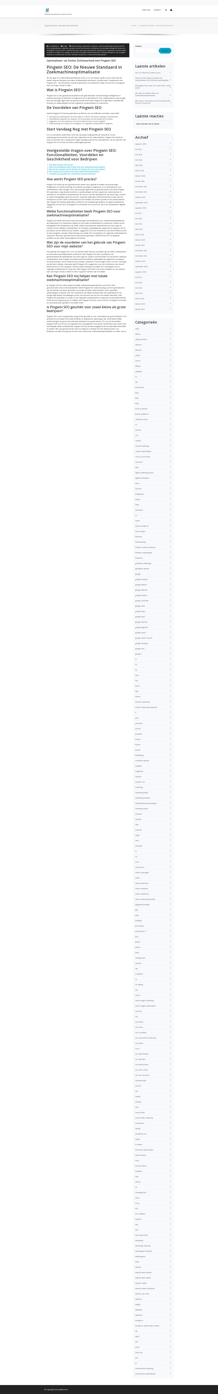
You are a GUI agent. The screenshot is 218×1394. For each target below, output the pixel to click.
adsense (138, 345)
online (137, 878)
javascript (138, 723)
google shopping (141, 643)
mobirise (138, 830)
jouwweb (138, 734)
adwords (138, 350)
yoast (137, 1347)
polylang (138, 920)
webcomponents (141, 1235)
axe (136, 382)
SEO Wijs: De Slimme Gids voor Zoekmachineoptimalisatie (147, 94)
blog (137, 403)
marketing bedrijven (142, 798)
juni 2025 (138, 218)
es (136, 515)
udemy (137, 1182)
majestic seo (140, 782)
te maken (138, 1144)
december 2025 (141, 186)
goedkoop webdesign (143, 563)
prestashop (139, 926)
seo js (137, 1048)
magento (138, 766)
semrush (138, 1011)
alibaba (138, 366)
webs (137, 1262)
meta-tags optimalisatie (87, 50)
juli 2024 (138, 277)
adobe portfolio (141, 339)
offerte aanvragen (142, 872)
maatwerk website (142, 761)
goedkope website (142, 569)
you (136, 1358)
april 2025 (139, 229)
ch (136, 425)
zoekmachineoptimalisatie (97, 55)
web (136, 1230)
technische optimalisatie (144, 1150)
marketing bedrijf (141, 792)
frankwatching (140, 542)
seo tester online (141, 1070)
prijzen (137, 942)
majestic (138, 777)
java (136, 718)
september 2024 (141, 266)
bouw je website (141, 409)
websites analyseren (79, 55)
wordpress (139, 1320)
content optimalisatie (105, 46)
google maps (140, 611)
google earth (140, 606)
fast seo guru (140, 531)
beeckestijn (139, 387)
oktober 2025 (140, 197)
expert (137, 521)
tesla (137, 1160)
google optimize (141, 622)
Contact (157, 10)
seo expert (139, 1043)
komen (137, 739)
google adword (141, 585)
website (138, 1267)
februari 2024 (140, 304)
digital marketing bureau (144, 473)
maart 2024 (139, 298)
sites (137, 1107)
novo (137, 862)
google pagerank (141, 627)
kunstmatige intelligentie (108, 48)
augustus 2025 (140, 208)
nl (135, 851)
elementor (139, 510)
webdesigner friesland (143, 1251)
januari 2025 (140, 245)
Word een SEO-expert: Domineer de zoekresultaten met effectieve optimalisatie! (151, 79)
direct (137, 483)
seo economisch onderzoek (145, 1038)
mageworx (139, 771)
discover (138, 489)
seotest (138, 1086)
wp (136, 1331)
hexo (137, 675)
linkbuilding (139, 755)
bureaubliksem (53, 46)
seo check (139, 1027)
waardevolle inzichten (63, 55)
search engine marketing (144, 1000)
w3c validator (140, 1214)
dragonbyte (139, 494)
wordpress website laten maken (147, 1326)
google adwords (141, 590)
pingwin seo (59, 52)
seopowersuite (140, 1080)
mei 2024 (138, 288)
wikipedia (138, 1310)
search (137, 995)
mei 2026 (138, 160)
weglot (137, 1304)
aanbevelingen (76, 46)
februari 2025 (140, 240)
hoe (136, 681)
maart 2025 (139, 234)
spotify (137, 1128)
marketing (139, 787)
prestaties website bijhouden (90, 52)
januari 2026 (140, 181)
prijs (136, 936)
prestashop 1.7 (140, 931)
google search (140, 633)
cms (136, 435)
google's (138, 654)
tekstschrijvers (140, 1155)
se (136, 979)
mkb (137, 824)
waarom (138, 1219)
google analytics (141, 595)
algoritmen (86, 46)
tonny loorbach (141, 1166)
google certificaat (142, 601)
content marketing (142, 446)
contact (138, 441)
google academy (141, 579)
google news (140, 617)
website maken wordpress (145, 1288)
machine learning (72, 50)
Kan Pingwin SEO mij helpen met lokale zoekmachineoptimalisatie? (74, 171)
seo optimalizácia (141, 1054)
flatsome (138, 537)
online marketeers (142, 894)
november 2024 (141, 256)
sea (136, 990)
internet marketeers (142, 702)
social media (140, 1112)
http (136, 691)
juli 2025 (138, 213)
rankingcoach (140, 958)
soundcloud (139, 1123)
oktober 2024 (140, 261)
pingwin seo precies (72, 52)
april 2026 (139, 165)
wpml (137, 1336)
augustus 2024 (140, 272)
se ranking (139, 984)
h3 (136, 670)
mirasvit (138, 819)
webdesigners (140, 1256)
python (137, 947)
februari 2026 (140, 176)
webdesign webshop (143, 1246)
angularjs (138, 371)
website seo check (142, 1294)
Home (133, 25)
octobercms (139, 867)
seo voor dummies (142, 1075)
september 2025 (141, 202)
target (137, 1139)
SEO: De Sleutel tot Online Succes (148, 73)
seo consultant (140, 1032)
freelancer (139, 558)
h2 (136, 665)
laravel (137, 750)
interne (137, 697)
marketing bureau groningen (146, 803)
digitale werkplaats (142, 478)
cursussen (139, 462)
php (136, 910)
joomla (138, 729)
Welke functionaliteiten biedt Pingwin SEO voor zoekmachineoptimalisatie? (77, 167)
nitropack (138, 846)
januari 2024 (140, 309)
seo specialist (140, 1059)
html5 (137, 686)
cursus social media (142, 457)
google (64, 46)
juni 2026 (138, 154)
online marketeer (141, 888)
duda (137, 505)
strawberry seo (141, 1134)
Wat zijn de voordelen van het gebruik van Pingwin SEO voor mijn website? (77, 169)
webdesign (139, 1240)
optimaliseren (102, 50)
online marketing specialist (145, 899)
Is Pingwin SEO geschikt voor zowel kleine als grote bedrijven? (72, 174)
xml (136, 1342)
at (136, 377)
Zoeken (138, 46)
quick (137, 952)
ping (136, 915)
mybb (137, 835)
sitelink (137, 1096)
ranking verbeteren (108, 52)
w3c (136, 1208)
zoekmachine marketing (144, 1368)
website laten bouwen (143, 1272)
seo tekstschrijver (142, 1064)
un (136, 1187)
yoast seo (139, 1352)
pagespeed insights (142, 904)
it (135, 713)
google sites (139, 649)
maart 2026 (139, 170)
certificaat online (141, 419)
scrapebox (139, 974)
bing (136, 393)
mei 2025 (138, 224)
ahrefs (137, 355)
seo (136, 1016)
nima (137, 840)
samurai (138, 963)
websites (138, 1299)
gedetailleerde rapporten (60, 48)
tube (137, 1176)
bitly (136, 398)
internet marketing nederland (146, 707)
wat (136, 1224)
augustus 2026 (140, 144)
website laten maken (143, 1278)
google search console (143, 638)
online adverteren (141, 883)
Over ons (146, 10)
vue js (137, 1203)
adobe (137, 334)
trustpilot (138, 1171)
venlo (137, 1198)
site (136, 1091)
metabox (138, 814)
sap (136, 968)
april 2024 (139, 293)
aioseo (137, 361)
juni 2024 (138, 282)
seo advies (139, 1022)
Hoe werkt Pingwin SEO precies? (61, 164)
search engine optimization (145, 1006)
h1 (136, 659)
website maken (141, 1283)
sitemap (138, 1102)
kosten (137, 745)
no (136, 856)
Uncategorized (140, 1192)
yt (136, 1363)
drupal (137, 499)
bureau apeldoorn (142, 414)
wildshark (138, 1315)
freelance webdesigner (143, 553)
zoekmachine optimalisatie (145, 1374)
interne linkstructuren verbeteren (87, 48)
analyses (94, 46)
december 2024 (141, 250)
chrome (138, 430)
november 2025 (141, 192)
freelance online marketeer (145, 547)
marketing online (141, 808)
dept (137, 467)
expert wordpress (141, 526)
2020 (137, 329)
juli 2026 (138, 149)
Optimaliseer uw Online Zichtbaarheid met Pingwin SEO (81, 60)
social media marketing (144, 1118)
